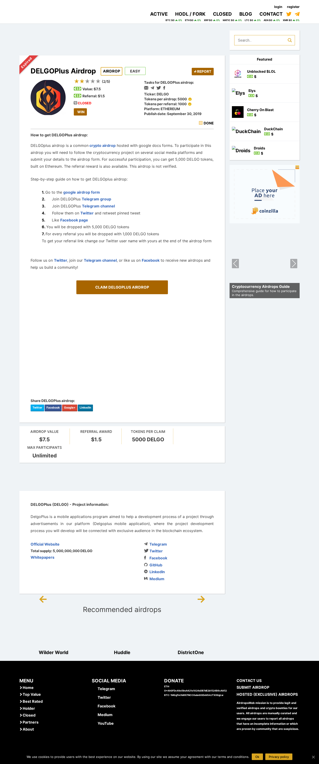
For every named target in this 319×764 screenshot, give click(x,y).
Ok (257, 757)
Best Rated (33, 701)
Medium (156, 578)
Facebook (151, 260)
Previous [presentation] (235, 264)
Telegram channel (98, 206)
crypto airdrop (102, 145)
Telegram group (96, 199)
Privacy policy (279, 757)
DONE (209, 123)
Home (28, 687)
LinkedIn (85, 407)
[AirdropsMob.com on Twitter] (288, 14)
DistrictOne (191, 652)
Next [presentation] (293, 264)
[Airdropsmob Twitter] (94, 697)
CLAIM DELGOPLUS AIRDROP (122, 287)
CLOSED (222, 14)
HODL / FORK (190, 14)
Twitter (87, 213)
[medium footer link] (94, 714)
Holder (29, 708)
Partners (31, 722)
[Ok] (313, 757)
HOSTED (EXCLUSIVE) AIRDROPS (267, 694)
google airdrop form (81, 192)
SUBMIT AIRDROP (253, 687)
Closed (29, 715)
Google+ (69, 407)
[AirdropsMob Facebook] (94, 706)
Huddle (122, 652)
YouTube (106, 723)
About (28, 729)
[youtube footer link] (94, 723)
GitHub (155, 565)
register (293, 7)
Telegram (158, 544)
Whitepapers (42, 557)
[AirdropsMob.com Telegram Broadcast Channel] (297, 14)
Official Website (45, 544)
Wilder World (53, 652)
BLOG (245, 14)
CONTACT (271, 14)
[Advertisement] (122, 476)
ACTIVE (159, 14)
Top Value (32, 694)
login (278, 7)
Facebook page (74, 220)
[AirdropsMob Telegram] (94, 688)
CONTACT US (249, 680)
